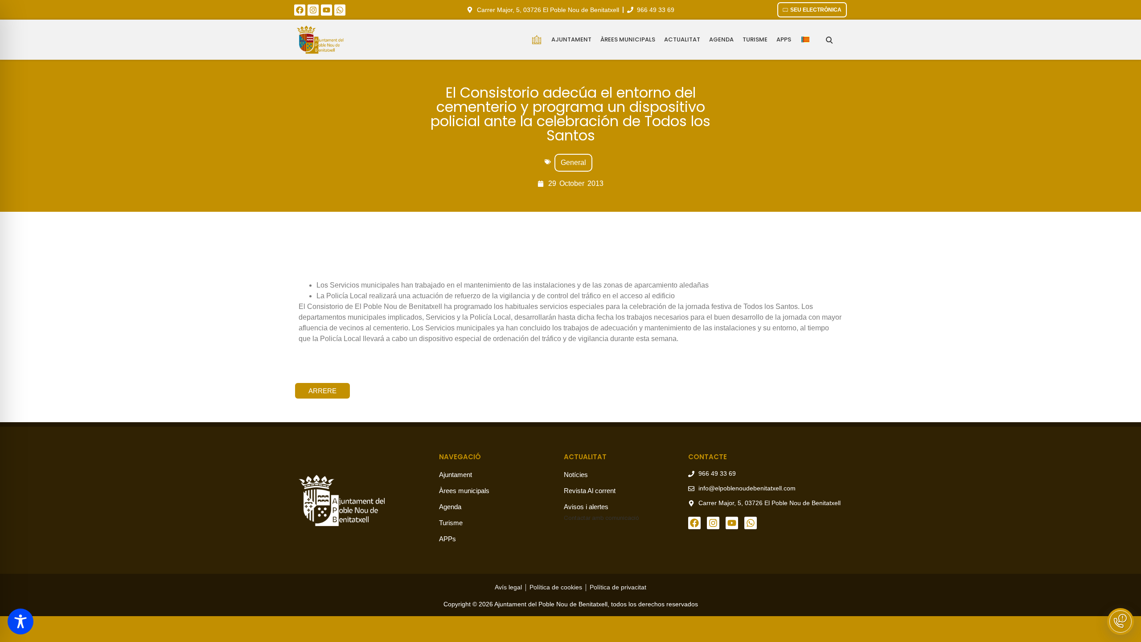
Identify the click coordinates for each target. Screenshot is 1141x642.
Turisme (755, 39)
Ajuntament (571, 39)
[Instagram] (313, 10)
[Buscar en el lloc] (829, 40)
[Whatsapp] (339, 10)
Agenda (721, 39)
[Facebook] (299, 10)
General (573, 162)
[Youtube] (326, 10)
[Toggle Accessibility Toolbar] (20, 621)
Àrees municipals (627, 39)
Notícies (576, 474)
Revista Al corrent (590, 490)
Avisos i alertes (586, 506)
